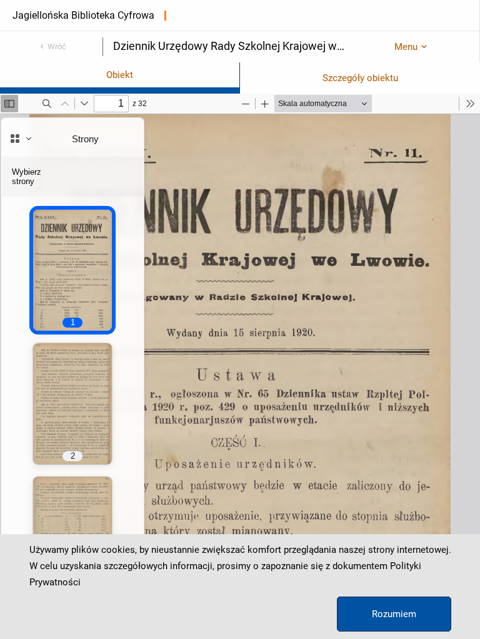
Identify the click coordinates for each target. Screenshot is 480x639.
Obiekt (119, 74)
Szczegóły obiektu (360, 78)
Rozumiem (394, 614)
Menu (406, 46)
